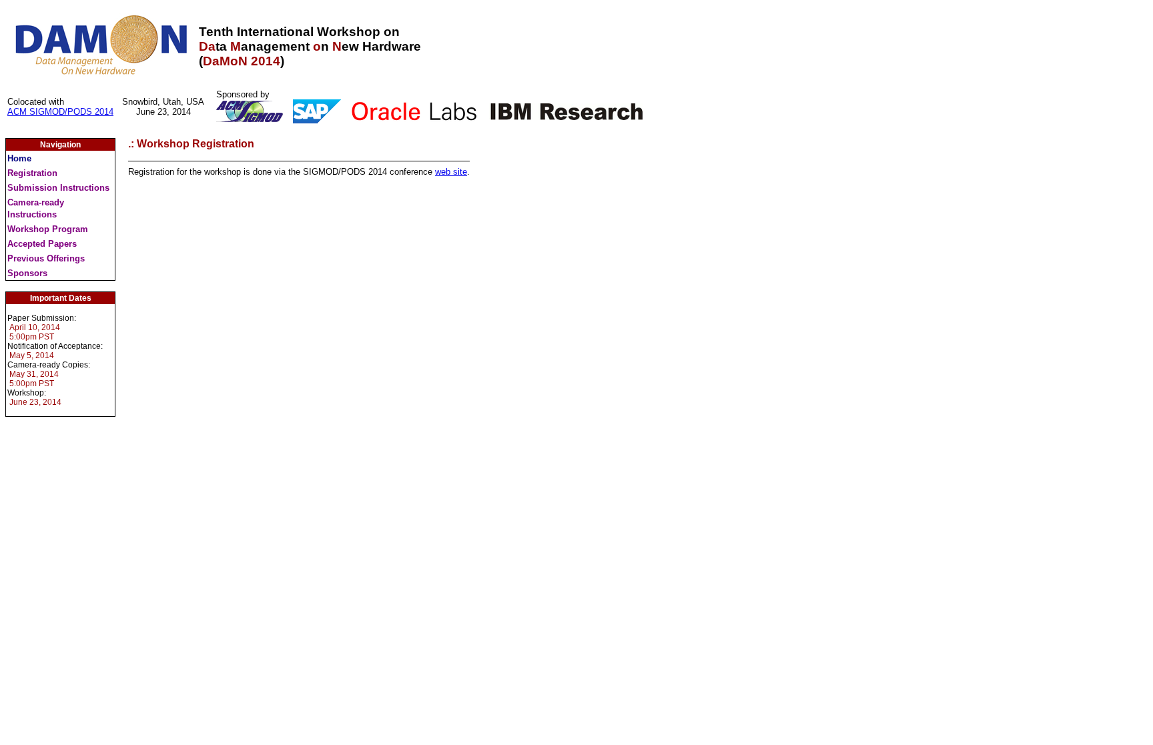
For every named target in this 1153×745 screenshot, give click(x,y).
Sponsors (27, 273)
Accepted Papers (42, 244)
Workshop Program (47, 229)
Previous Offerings (46, 258)
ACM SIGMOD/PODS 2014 (60, 112)
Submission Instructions (58, 188)
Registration (32, 173)
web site (451, 172)
